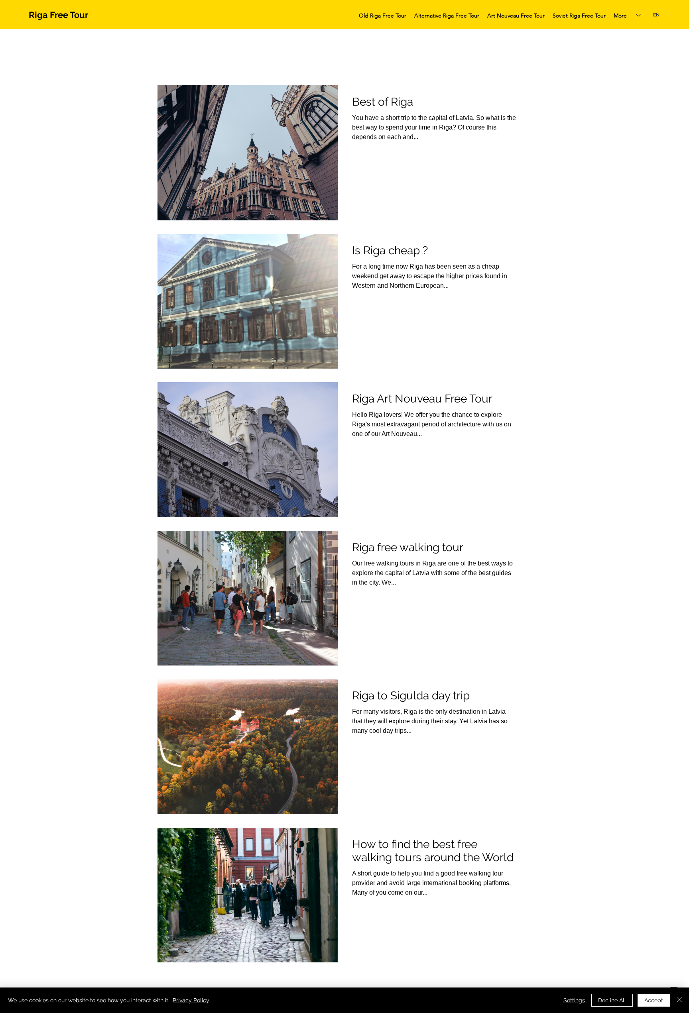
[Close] (679, 1000)
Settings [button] (574, 1000)
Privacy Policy (191, 1000)
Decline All (612, 1000)
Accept (653, 1000)
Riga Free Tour (59, 15)
